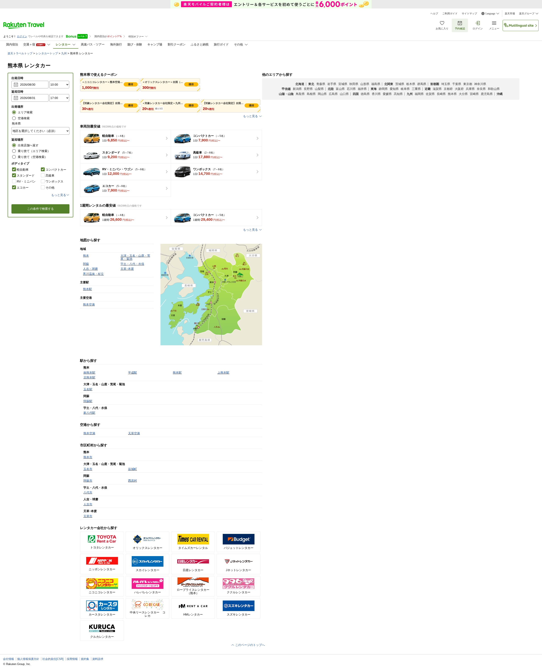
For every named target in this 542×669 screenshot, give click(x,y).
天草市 (87, 516)
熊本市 (87, 457)
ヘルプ (434, 13)
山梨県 (319, 88)
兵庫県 (470, 88)
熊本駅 (177, 372)
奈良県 (481, 88)
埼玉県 (445, 84)
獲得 (130, 84)
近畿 (428, 88)
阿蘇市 (87, 480)
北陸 (331, 88)
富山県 (340, 88)
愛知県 (394, 88)
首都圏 (434, 84)
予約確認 (460, 28)
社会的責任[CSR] (53, 659)
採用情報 (72, 659)
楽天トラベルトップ (20, 53)
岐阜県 (405, 88)
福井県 (362, 88)
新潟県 (297, 88)
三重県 (416, 88)
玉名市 (87, 469)
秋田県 (353, 84)
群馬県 (421, 84)
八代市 (87, 492)
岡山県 (322, 94)
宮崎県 (474, 94)
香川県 (376, 94)
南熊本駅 (89, 372)
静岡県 (383, 88)
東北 (311, 84)
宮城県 (342, 84)
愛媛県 (387, 94)
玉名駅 (87, 389)
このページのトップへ (249, 645)
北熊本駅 (89, 377)
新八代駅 (89, 412)
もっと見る (250, 116)
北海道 (299, 84)
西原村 (132, 480)
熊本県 (452, 94)
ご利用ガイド (450, 13)
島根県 (311, 94)
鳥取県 (300, 94)
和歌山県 (494, 88)
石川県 (351, 88)
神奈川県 (480, 84)
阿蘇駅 (87, 401)
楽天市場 (510, 13)
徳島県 (365, 94)
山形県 (364, 84)
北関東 (388, 84)
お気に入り (442, 28)
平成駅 (132, 372)
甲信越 (286, 88)
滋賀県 (437, 88)
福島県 (375, 84)
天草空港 (134, 433)
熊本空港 (89, 433)
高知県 (398, 94)
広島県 (333, 94)
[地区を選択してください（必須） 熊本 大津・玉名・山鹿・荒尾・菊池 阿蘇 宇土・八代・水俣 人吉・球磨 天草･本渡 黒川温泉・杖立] (40, 131)
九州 (64, 53)
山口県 (344, 94)
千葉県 (456, 84)
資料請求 (97, 659)
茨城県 (399, 84)
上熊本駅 (223, 372)
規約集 (85, 659)
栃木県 (410, 84)
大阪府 (459, 88)
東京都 (467, 84)
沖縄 (500, 94)
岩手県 (331, 84)
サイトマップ (469, 13)
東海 (374, 88)
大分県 (463, 94)
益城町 (132, 469)
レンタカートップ (47, 53)
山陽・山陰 (286, 94)
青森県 (320, 84)
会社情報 (8, 659)
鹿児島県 (487, 94)
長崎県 (441, 94)
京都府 (448, 88)
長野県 (308, 88)
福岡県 (419, 94)
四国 (356, 94)
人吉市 (87, 504)
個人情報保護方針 (28, 659)
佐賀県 (430, 94)
